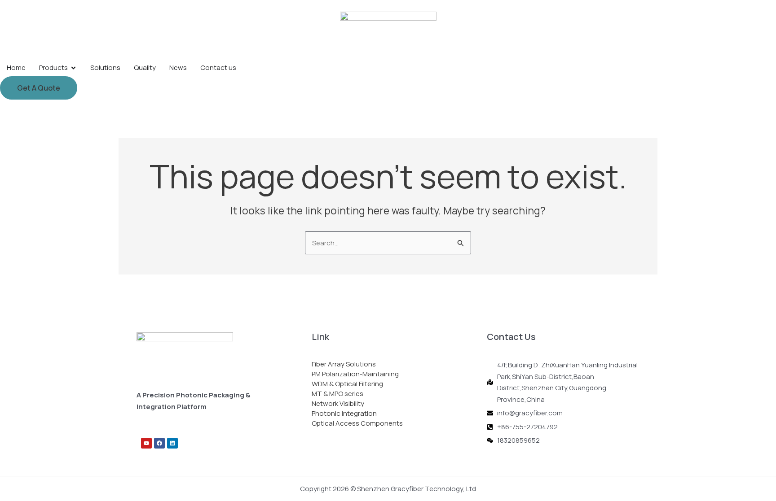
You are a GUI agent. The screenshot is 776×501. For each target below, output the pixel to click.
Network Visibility (338, 403)
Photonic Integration (344, 413)
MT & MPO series (337, 393)
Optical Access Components (357, 423)
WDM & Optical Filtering (347, 383)
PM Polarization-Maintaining (355, 374)
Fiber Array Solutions (344, 364)
